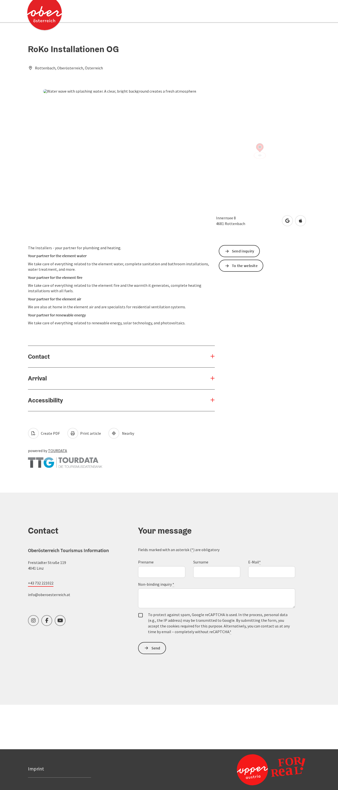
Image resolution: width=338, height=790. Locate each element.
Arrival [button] (37, 378)
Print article (90, 433)
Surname (200, 562)
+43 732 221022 (40, 583)
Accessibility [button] (45, 400)
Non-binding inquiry (156, 584)
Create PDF (50, 433)
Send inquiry (243, 251)
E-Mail (254, 562)
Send (155, 647)
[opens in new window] (271, 769)
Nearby (127, 433)
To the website (245, 265)
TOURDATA (57, 450)
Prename (146, 562)
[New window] (65, 460)
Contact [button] (39, 356)
